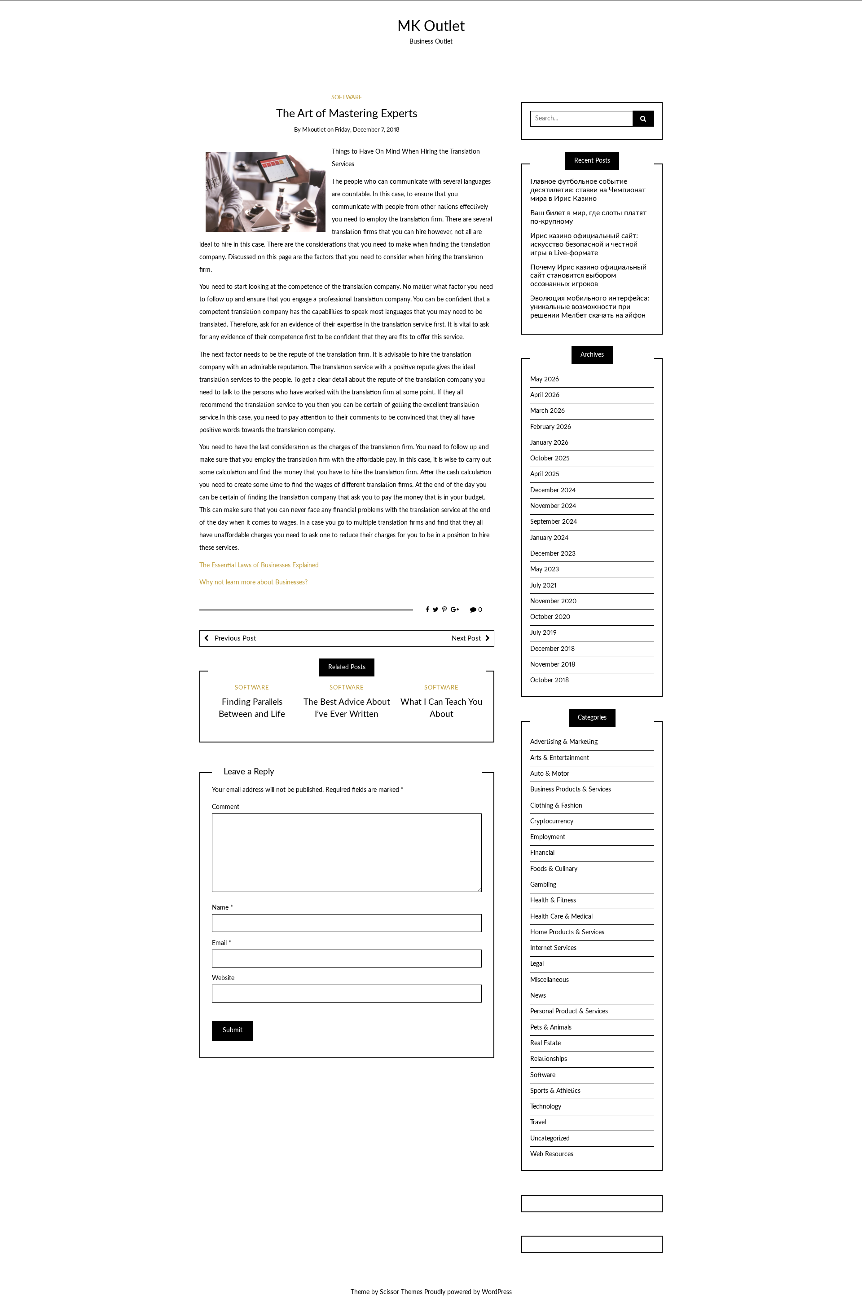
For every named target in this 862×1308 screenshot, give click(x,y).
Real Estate (545, 1043)
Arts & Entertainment (559, 758)
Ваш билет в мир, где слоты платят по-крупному (588, 217)
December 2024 (553, 490)
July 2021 (543, 586)
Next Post (466, 638)
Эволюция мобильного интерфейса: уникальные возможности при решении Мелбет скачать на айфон (589, 307)
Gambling (543, 885)
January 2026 (549, 443)
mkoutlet (314, 130)
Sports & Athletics (555, 1091)
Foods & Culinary (553, 869)
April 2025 (544, 474)
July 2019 (543, 633)
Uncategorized (550, 1139)
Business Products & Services (570, 790)
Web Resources (551, 1154)
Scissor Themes (401, 1292)
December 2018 (552, 649)
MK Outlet (431, 27)
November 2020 (553, 601)
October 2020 (550, 617)
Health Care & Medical (561, 917)
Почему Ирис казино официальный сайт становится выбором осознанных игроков (588, 276)
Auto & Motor (549, 774)
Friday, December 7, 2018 (367, 130)
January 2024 (549, 538)
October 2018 (549, 680)
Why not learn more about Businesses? (253, 582)
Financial (542, 853)
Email (221, 943)
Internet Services (553, 948)
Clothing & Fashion (556, 806)
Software (346, 98)
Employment (547, 837)
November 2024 (553, 506)
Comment (225, 807)
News (538, 996)
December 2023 (553, 554)
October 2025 (550, 458)
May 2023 (544, 569)
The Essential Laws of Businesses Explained (259, 565)
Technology (545, 1107)
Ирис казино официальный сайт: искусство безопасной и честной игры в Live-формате (584, 244)
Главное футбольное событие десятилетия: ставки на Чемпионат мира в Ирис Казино (588, 190)
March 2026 (547, 411)
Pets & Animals (551, 1028)
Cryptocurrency (551, 821)
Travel (538, 1122)
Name (222, 908)
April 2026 (544, 395)
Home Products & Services (567, 932)
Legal (537, 964)
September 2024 (553, 522)
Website (223, 978)
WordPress (497, 1292)
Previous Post (234, 638)
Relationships (548, 1059)
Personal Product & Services (569, 1011)
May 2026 (544, 379)
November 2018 (552, 665)
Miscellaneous (549, 980)
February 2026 (550, 427)
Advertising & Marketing (564, 742)
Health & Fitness (553, 900)
